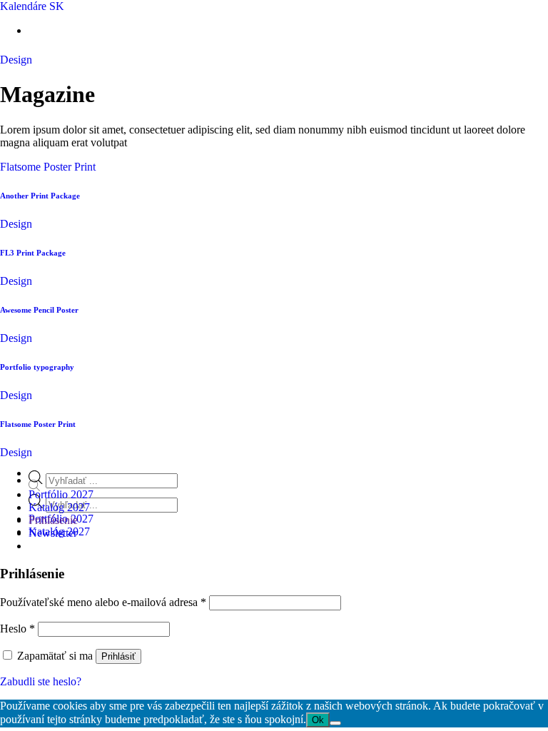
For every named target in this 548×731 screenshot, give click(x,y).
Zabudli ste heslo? (40, 681)
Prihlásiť (118, 656)
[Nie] (335, 723)
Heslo (17, 628)
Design (16, 60)
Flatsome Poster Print (48, 167)
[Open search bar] (34, 487)
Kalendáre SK (32, 6)
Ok (318, 720)
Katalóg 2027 (59, 507)
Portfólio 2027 (61, 494)
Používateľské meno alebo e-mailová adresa (103, 602)
